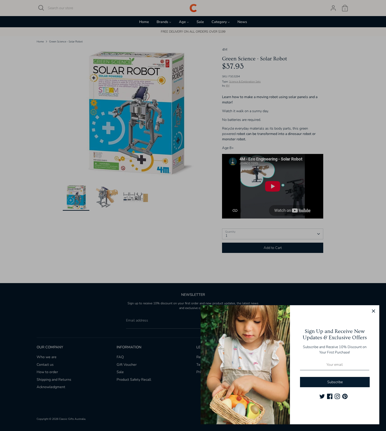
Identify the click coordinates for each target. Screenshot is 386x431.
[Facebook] (329, 396)
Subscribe (335, 382)
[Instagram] (337, 396)
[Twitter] (322, 396)
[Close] (373, 311)
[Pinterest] (345, 396)
